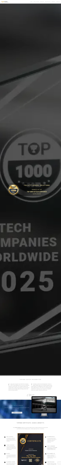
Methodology (47, 1)
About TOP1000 (36, 1)
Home (31, 1)
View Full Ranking (16, 412)
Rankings (53, 1)
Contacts (58, 1)
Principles (42, 1)
